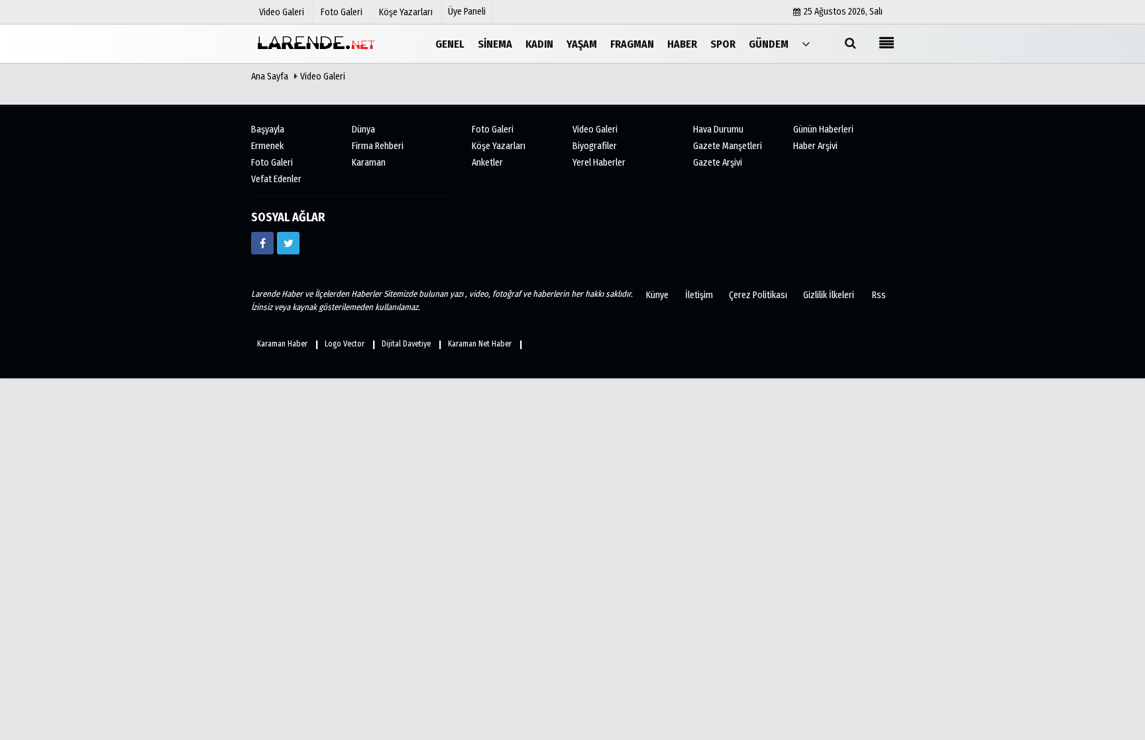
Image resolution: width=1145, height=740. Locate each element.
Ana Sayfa (269, 76)
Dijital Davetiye (406, 343)
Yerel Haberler (599, 162)
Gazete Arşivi (717, 162)
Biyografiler (594, 146)
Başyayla (267, 129)
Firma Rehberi (378, 146)
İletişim (699, 295)
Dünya (363, 129)
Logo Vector (344, 343)
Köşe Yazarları (498, 146)
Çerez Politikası (758, 295)
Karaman (369, 162)
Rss (879, 295)
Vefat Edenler (276, 179)
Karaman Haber (282, 343)
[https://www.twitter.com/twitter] (288, 243)
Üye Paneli (467, 11)
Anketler (487, 162)
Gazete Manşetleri (727, 146)
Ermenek (267, 146)
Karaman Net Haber (480, 343)
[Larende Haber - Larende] (317, 43)
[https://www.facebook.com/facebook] (262, 243)
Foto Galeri (272, 162)
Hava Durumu (718, 129)
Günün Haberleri (823, 129)
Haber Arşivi (815, 146)
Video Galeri (322, 76)
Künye (657, 295)
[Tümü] (805, 43)
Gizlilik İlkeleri (828, 295)
